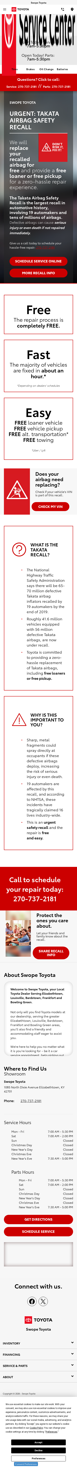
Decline (38, 1450)
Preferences (38, 1458)
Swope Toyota (28, 1393)
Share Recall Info (51, 952)
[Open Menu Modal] (4, 9)
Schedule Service (38, 1231)
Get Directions (38, 1219)
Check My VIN (50, 506)
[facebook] (32, 1301)
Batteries (62, 69)
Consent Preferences (26, 1464)
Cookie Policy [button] (36, 1428)
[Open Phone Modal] (62, 9)
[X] (43, 1301)
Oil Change (46, 69)
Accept (38, 1442)
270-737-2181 (45, 247)
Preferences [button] (51, 1432)
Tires (15, 69)
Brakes (30, 69)
